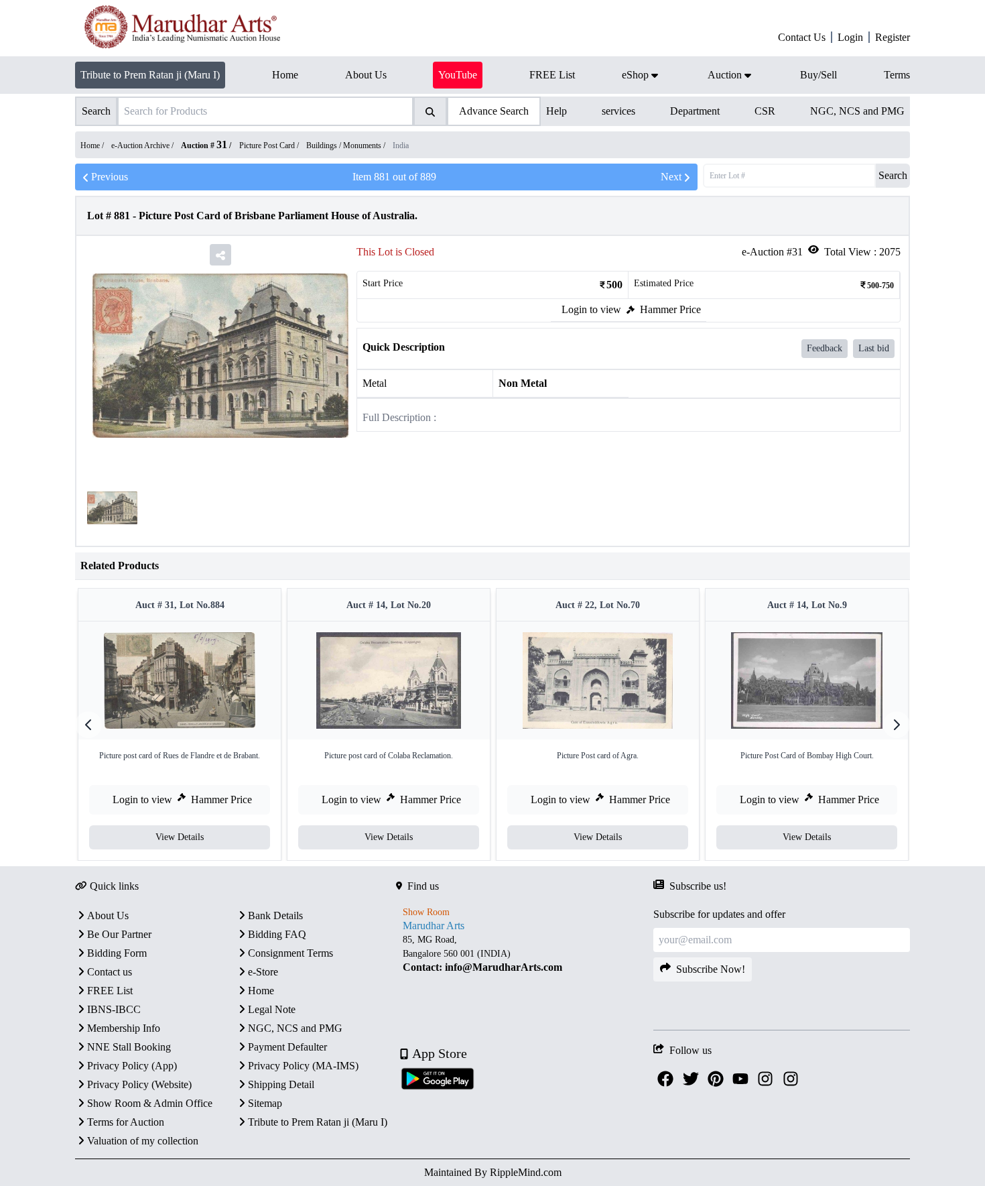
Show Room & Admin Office (149, 1103)
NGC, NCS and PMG (857, 111)
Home (261, 990)
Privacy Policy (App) (132, 1065)
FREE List (110, 990)
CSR (764, 111)
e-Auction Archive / (143, 145)
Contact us (109, 971)
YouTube (457, 74)
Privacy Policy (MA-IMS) (303, 1065)
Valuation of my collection (142, 1140)
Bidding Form (117, 953)
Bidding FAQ (277, 934)
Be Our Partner (119, 934)
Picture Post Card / (270, 145)
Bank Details (275, 915)
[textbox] (524, 954)
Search (892, 175)
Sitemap (265, 1103)
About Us (108, 915)
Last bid (873, 348)
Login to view (591, 309)
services (618, 111)
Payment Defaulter (287, 1047)
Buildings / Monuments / (346, 145)
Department (695, 111)
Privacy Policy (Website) (139, 1084)
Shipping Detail (281, 1084)
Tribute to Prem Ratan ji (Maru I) (150, 74)
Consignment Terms (290, 953)
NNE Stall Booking (129, 1047)
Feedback (824, 348)
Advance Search (494, 111)
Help (556, 111)
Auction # (204, 145)
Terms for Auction (125, 1122)
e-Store (263, 971)
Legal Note (272, 1009)
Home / (93, 145)
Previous (109, 176)
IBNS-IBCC (114, 1009)
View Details (179, 837)
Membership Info (123, 1028)
